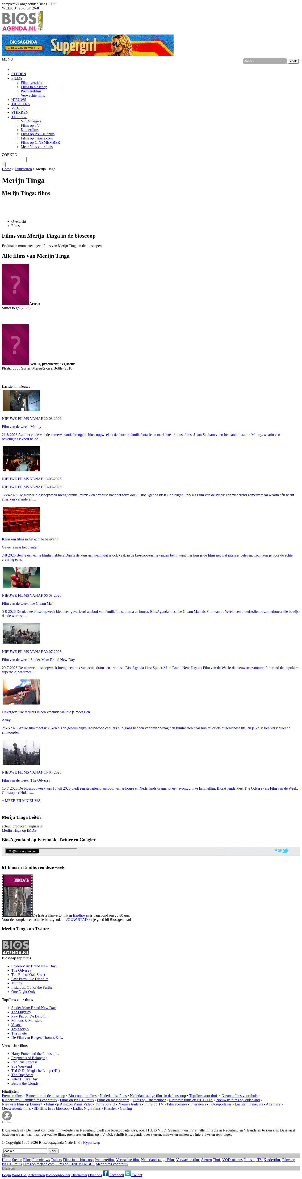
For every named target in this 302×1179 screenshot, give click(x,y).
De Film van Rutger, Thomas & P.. (37, 1037)
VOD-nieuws (31, 121)
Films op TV (30, 125)
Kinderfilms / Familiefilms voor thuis (29, 1100)
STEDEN (18, 74)
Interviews (198, 1104)
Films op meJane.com (113, 1100)
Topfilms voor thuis (203, 1096)
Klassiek (110, 1108)
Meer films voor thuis (37, 147)
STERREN (20, 112)
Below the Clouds (24, 1083)
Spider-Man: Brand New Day (33, 966)
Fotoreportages (220, 1104)
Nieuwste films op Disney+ (22, 1104)
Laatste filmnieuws (249, 1104)
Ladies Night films (87, 1108)
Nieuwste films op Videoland (238, 1100)
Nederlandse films (113, 1096)
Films (15, 226)
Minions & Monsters (26, 1020)
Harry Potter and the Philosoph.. (35, 1054)
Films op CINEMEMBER (40, 142)
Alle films (273, 1104)
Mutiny (16, 983)
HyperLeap (91, 1142)
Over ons (95, 1175)
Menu (6, 1155)
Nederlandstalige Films (158, 1160)
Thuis (217, 1160)
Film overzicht (31, 83)
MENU (7, 59)
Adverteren (36, 1175)
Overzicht (18, 221)
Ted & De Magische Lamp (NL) (35, 1071)
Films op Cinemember (149, 1100)
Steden (17, 1160)
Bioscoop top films (82, 1096)
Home (6, 169)
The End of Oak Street (28, 975)
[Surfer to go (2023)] (15, 304)
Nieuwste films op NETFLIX (191, 1100)
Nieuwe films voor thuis (239, 1096)
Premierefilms (31, 91)
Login (6, 1175)
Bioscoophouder (58, 1175)
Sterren (206, 1160)
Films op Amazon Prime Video (69, 1104)
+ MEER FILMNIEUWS (21, 801)
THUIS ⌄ (19, 117)
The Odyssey (21, 970)
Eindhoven (81, 915)
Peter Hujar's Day (24, 1079)
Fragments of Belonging (29, 1058)
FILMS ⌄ (18, 78)
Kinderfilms (29, 130)
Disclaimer (79, 1175)
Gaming (126, 1108)
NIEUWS (18, 100)
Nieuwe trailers (129, 1104)
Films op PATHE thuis (38, 134)
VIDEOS (18, 108)
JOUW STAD (77, 920)
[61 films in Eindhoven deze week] (17, 895)
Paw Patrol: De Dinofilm (29, 979)
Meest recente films (16, 1108)
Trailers (56, 1160)
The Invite (19, 1033)
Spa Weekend (21, 1066)
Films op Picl (105, 1104)
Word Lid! (19, 1175)
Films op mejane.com (37, 138)
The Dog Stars (22, 1075)
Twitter (136, 1175)
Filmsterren (23, 169)
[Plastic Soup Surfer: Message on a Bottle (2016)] (15, 364)
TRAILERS (20, 104)
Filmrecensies (177, 1104)
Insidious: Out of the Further (32, 987)
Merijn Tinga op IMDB (19, 830)
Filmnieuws (41, 1160)
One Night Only (23, 992)
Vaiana (16, 1025)
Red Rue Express (24, 1062)
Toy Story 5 (20, 1029)
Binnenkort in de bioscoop (45, 1096)
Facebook (116, 1175)
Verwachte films (33, 95)
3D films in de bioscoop (52, 1108)
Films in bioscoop (34, 87)
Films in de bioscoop (78, 1160)
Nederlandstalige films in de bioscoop (158, 1096)
